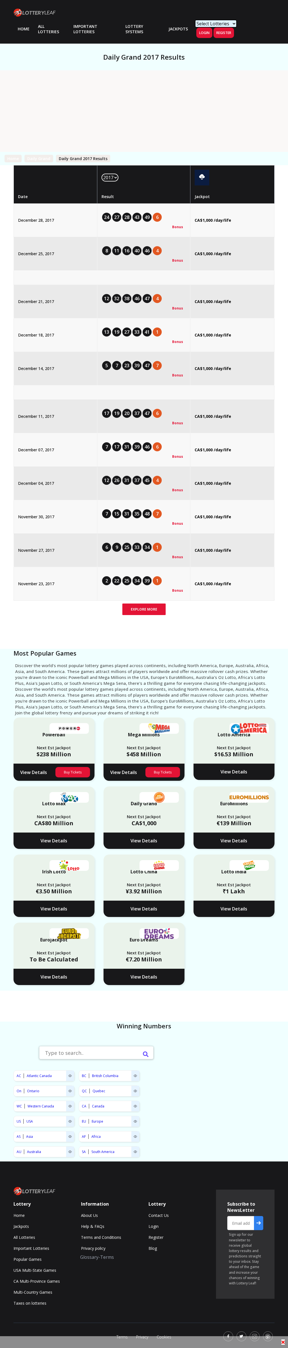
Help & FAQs (92, 1226)
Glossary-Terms (97, 1257)
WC (19, 1106)
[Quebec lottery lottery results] (135, 1091)
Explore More (144, 609)
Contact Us (158, 1215)
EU (84, 1121)
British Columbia (105, 1075)
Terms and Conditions (101, 1237)
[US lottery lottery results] (70, 1121)
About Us (89, 1215)
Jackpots (21, 1226)
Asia (29, 1136)
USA (29, 1121)
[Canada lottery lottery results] (135, 1106)
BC (84, 1075)
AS (19, 1136)
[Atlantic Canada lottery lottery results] (70, 1076)
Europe (97, 1121)
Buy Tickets (73, 772)
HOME (24, 29)
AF (84, 1136)
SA (84, 1151)
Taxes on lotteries (30, 1303)
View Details (33, 772)
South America (102, 1151)
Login (204, 32)
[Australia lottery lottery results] (70, 1151)
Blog (152, 1248)
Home (13, 158)
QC (84, 1091)
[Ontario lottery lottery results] (70, 1091)
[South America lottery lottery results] (135, 1151)
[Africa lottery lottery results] (135, 1136)
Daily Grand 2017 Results (83, 158)
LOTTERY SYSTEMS (134, 29)
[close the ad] (283, 1342)
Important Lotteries (85, 29)
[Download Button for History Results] (202, 177)
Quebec (99, 1091)
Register (223, 32)
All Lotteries (48, 29)
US (19, 1121)
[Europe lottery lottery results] (135, 1121)
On (19, 1091)
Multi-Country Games (33, 1292)
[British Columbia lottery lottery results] (135, 1076)
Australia (34, 1151)
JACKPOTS (178, 29)
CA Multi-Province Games (37, 1281)
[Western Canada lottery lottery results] (70, 1106)
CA (84, 1106)
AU (19, 1151)
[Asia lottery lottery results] (70, 1136)
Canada (98, 1106)
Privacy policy (93, 1248)
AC (19, 1075)
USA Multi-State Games (35, 1270)
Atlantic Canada (39, 1075)
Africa (96, 1136)
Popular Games (28, 1259)
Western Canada (41, 1106)
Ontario (33, 1091)
